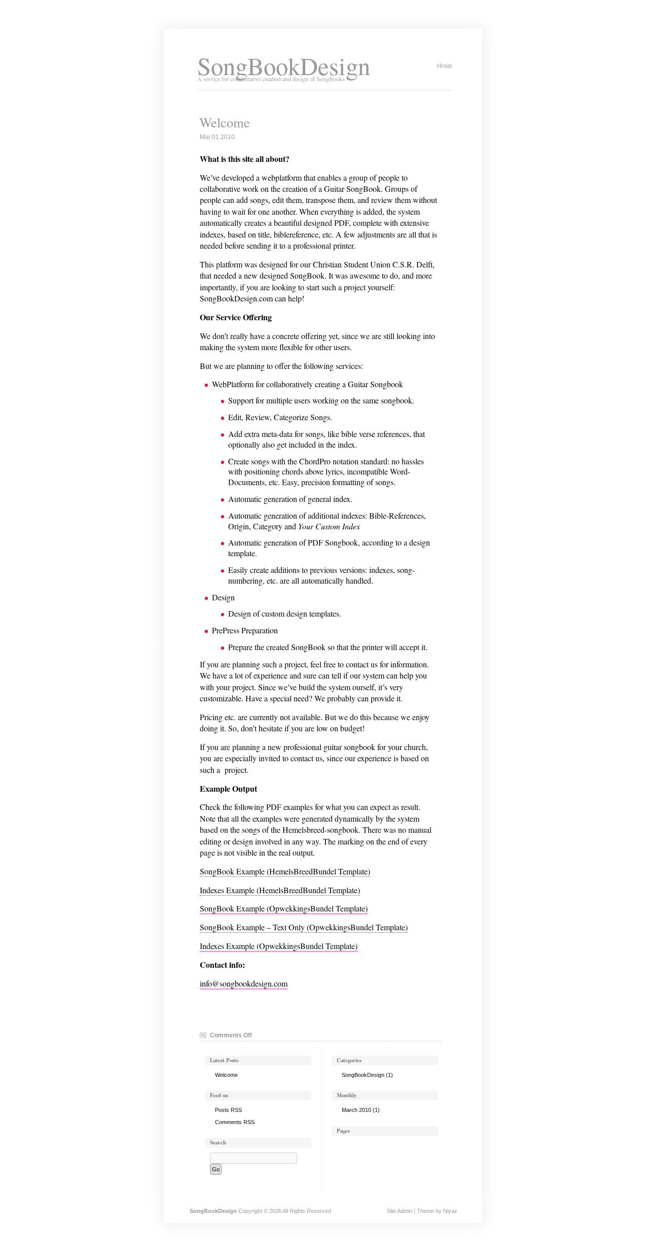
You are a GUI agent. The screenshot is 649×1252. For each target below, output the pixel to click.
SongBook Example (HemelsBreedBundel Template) (285, 871)
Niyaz (450, 1211)
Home (444, 66)
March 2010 (356, 1110)
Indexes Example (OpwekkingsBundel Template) (278, 945)
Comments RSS (235, 1122)
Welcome (224, 122)
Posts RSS (228, 1110)
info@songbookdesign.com (243, 983)
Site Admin (399, 1211)
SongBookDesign (283, 65)
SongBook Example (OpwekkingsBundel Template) (284, 908)
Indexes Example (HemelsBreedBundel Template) (280, 890)
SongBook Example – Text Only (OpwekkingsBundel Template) (304, 927)
